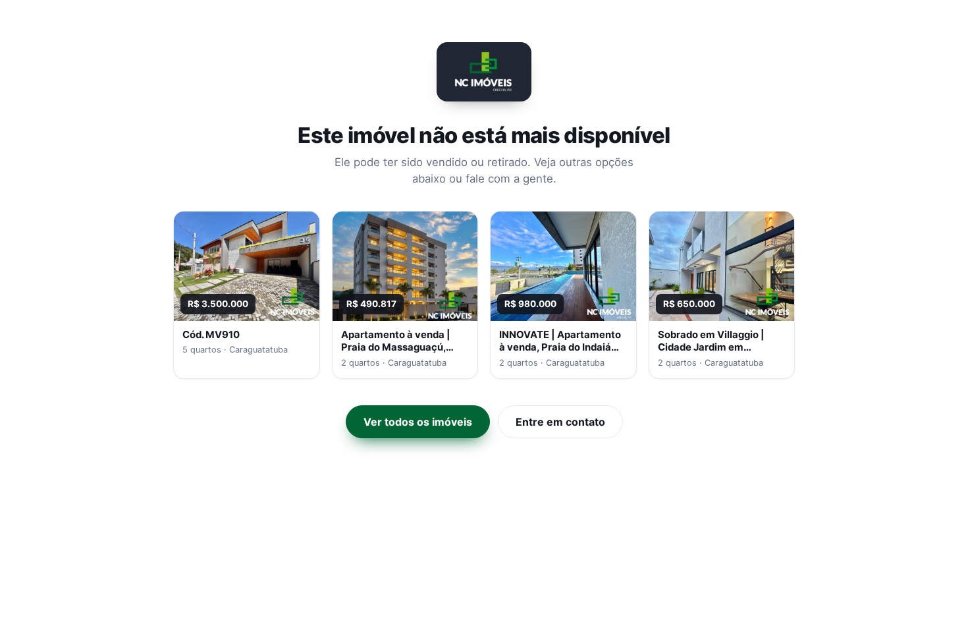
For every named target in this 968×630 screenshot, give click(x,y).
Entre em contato (560, 421)
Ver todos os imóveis (417, 421)
